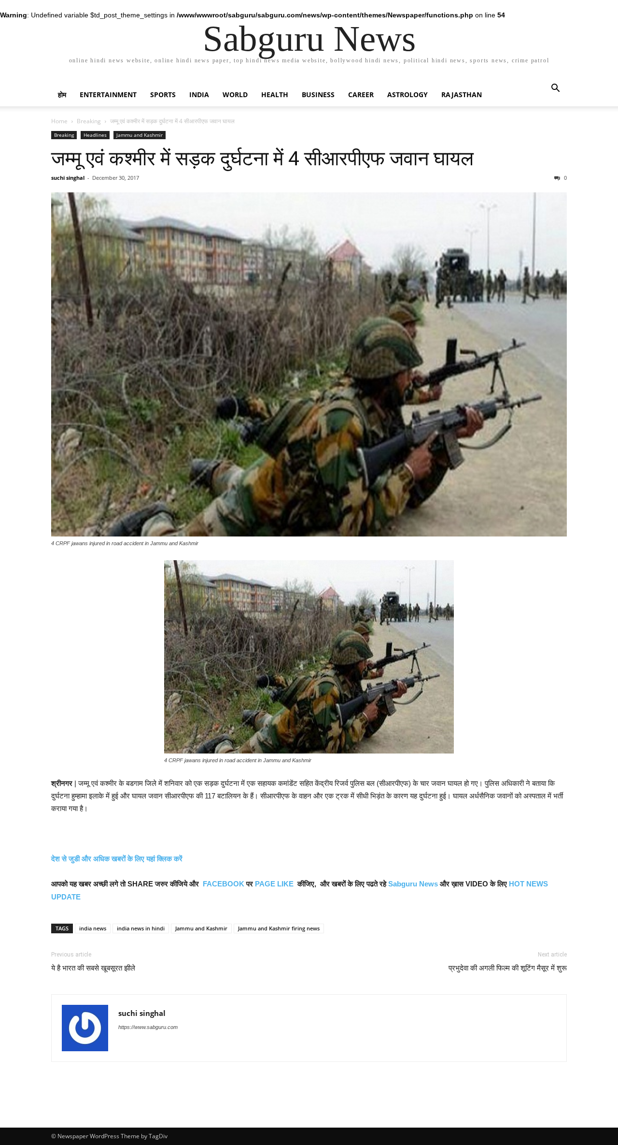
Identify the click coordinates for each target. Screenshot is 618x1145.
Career (361, 94)
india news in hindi (141, 928)
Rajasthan (461, 94)
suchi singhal (67, 177)
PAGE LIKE (274, 884)
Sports (163, 94)
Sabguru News (413, 884)
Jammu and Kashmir (139, 134)
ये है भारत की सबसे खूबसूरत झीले (93, 968)
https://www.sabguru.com (148, 1027)
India (199, 94)
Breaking (89, 121)
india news (92, 928)
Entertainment (108, 94)
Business (318, 94)
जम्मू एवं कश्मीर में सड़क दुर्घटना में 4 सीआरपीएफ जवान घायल (262, 158)
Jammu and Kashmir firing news (279, 928)
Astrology (407, 94)
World (235, 94)
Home (59, 121)
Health (274, 94)
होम (62, 94)
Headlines (95, 134)
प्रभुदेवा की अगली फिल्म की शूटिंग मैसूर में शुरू (508, 968)
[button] (555, 89)
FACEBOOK (223, 884)
